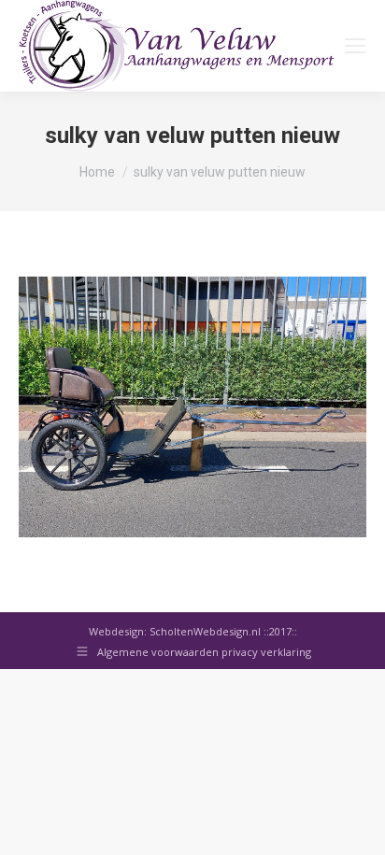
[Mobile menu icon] (355, 46)
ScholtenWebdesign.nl (207, 631)
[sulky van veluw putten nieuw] (192, 407)
